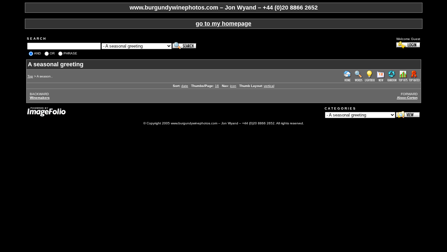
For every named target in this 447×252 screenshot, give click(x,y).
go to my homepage (223, 23)
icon (233, 86)
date (184, 86)
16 (217, 86)
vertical (269, 86)
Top (30, 76)
